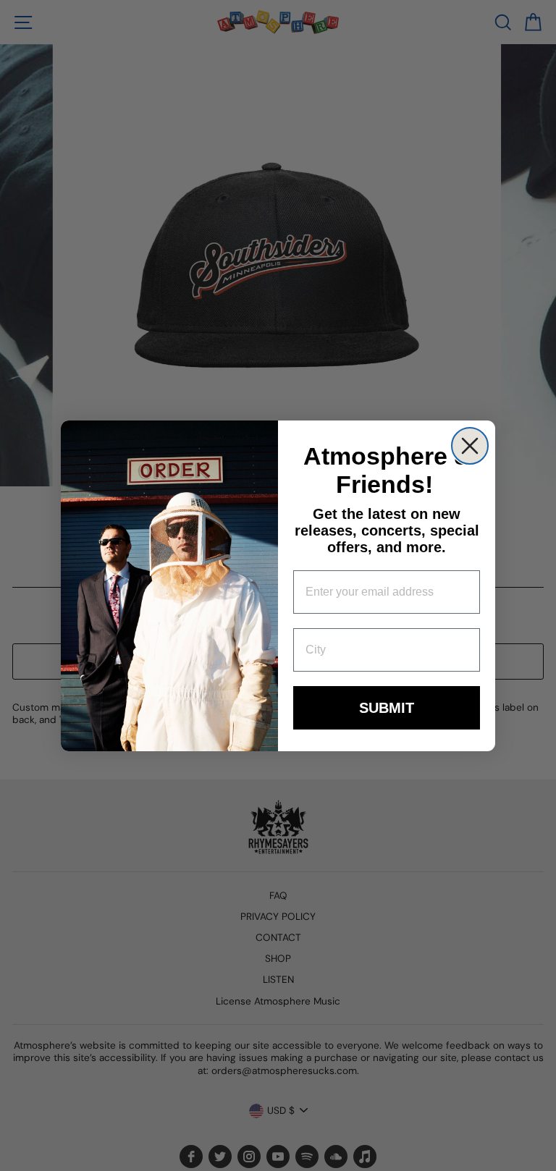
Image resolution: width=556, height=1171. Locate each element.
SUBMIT (386, 708)
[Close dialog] (470, 446)
